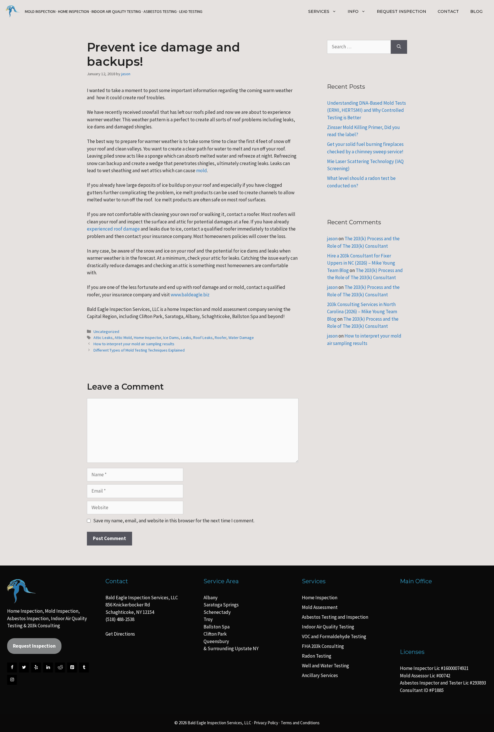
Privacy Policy (266, 722)
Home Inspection (319, 597)
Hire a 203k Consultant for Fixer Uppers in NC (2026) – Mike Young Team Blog (361, 263)
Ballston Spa (217, 627)
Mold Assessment (320, 607)
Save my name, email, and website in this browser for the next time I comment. (173, 520)
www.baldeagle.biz (190, 294)
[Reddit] (60, 667)
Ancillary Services (320, 675)
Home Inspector (147, 337)
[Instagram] (12, 680)
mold (201, 170)
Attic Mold (123, 337)
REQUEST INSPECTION (401, 11)
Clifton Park (215, 634)
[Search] (399, 47)
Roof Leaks (203, 337)
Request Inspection (34, 646)
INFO (353, 11)
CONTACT (448, 11)
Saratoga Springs (221, 605)
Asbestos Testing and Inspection (335, 617)
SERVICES (318, 11)
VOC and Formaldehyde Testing (334, 636)
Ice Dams (171, 337)
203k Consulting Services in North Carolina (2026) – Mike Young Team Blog (362, 311)
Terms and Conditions (300, 722)
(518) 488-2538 (119, 619)
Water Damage (241, 337)
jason (332, 238)
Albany (211, 597)
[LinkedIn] (48, 667)
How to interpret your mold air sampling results (133, 343)
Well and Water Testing (325, 665)
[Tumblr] (84, 667)
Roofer (220, 337)
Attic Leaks (103, 337)
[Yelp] (36, 667)
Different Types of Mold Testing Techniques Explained (139, 350)
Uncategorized (106, 331)
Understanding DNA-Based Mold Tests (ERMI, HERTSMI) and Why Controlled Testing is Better (366, 110)
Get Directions (120, 634)
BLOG (476, 11)
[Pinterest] (72, 667)
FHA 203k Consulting (323, 646)
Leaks (186, 337)
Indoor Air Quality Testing (328, 627)
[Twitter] (24, 667)
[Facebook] (12, 667)
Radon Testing (316, 656)
